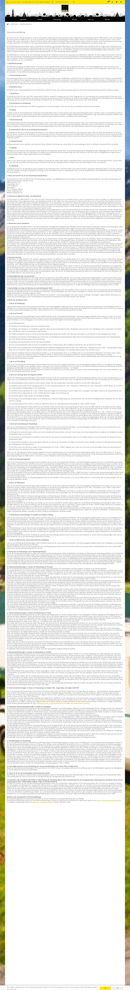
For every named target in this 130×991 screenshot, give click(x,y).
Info (118, 988)
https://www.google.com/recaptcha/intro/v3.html (51, 703)
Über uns (91, 19)
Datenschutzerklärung (25, 24)
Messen (74, 19)
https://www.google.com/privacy (79, 703)
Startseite (23, 19)
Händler (107, 19)
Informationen (14, 24)
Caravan (39, 19)
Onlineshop (57, 19)
